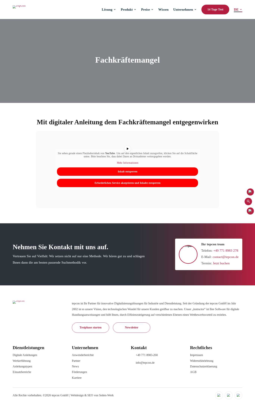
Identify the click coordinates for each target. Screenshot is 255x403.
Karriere (77, 377)
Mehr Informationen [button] (127, 162)
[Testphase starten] (250, 211)
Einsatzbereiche (22, 372)
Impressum (196, 355)
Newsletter (131, 327)
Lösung (107, 9)
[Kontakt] (250, 192)
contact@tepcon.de (226, 257)
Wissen (163, 9)
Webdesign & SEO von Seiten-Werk (92, 395)
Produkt (127, 9)
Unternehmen (183, 9)
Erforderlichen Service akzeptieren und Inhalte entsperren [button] (128, 183)
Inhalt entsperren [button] (127, 171)
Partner (76, 360)
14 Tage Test (215, 9)
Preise (145, 9)
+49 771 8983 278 (225, 250)
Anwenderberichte (83, 355)
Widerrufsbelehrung (201, 360)
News (75, 366)
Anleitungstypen (22, 366)
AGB (193, 372)
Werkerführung (22, 360)
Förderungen (79, 372)
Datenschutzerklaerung (203, 366)
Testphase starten (91, 327)
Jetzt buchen (221, 263)
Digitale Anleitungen (25, 355)
